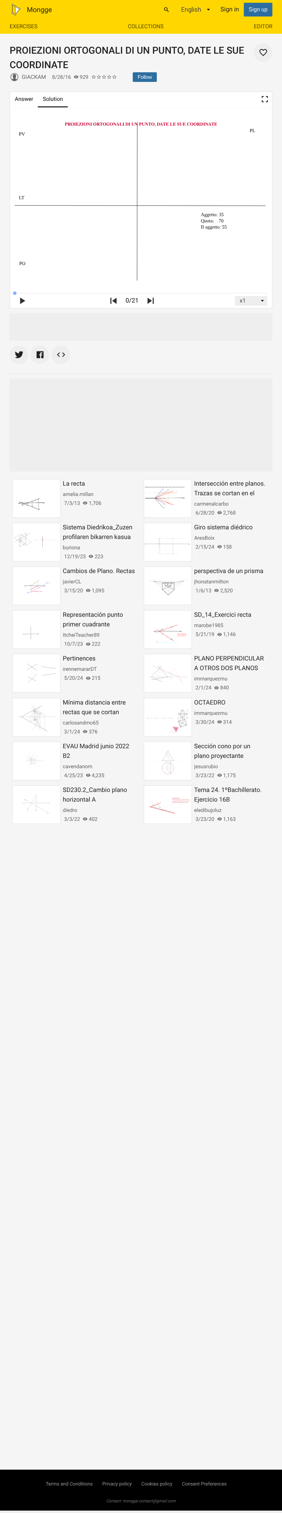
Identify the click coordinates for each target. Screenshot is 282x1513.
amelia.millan (78, 494)
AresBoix (204, 538)
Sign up (258, 9)
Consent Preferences (204, 1484)
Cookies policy (156, 1484)
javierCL (72, 582)
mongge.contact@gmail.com (149, 1501)
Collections (146, 26)
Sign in (229, 9)
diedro (70, 810)
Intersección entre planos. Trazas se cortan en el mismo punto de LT (229, 493)
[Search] (166, 10)
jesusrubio (206, 766)
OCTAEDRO (210, 702)
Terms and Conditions (69, 1484)
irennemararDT (80, 669)
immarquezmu (211, 679)
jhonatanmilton (211, 582)
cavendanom (78, 766)
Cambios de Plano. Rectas (99, 571)
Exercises (23, 26)
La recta (74, 483)
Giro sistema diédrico (223, 527)
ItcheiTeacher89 (81, 635)
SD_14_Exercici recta (222, 614)
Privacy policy (116, 1484)
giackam (34, 77)
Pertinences (79, 658)
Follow (145, 77)
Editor (263, 26)
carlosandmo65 (81, 723)
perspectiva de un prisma (228, 571)
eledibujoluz (208, 810)
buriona (71, 547)
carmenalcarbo (211, 504)
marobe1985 (209, 625)
